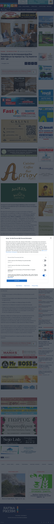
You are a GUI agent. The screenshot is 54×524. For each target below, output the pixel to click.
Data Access (27, 285)
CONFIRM (16, 280)
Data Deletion (19, 285)
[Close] (51, 238)
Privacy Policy (35, 285)
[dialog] (27, 262)
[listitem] (27, 257)
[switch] (44, 260)
